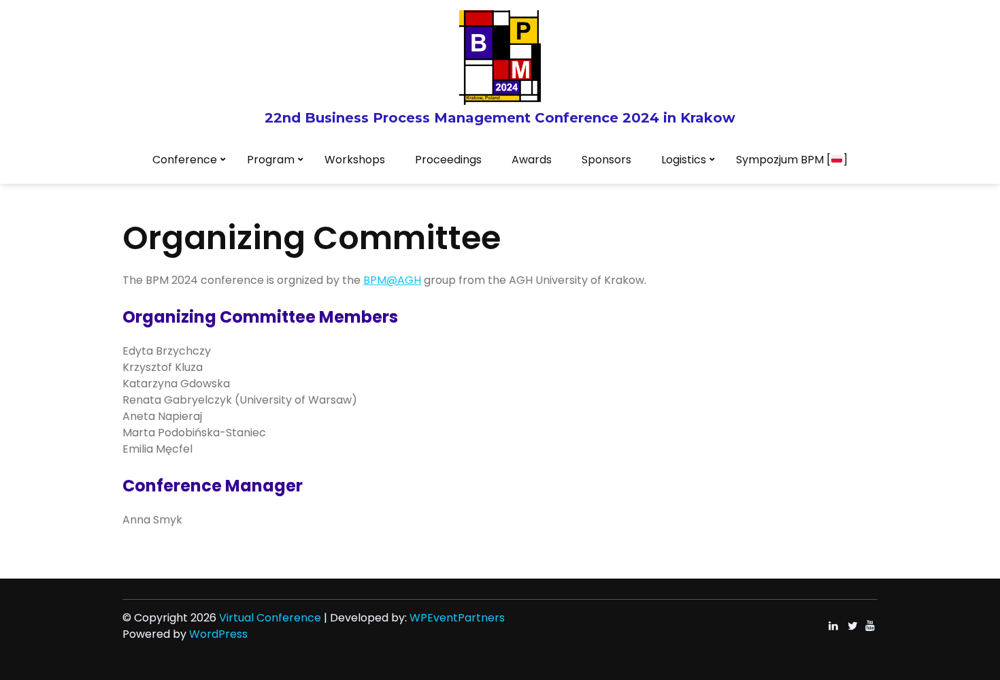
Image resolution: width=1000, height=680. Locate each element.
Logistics (683, 159)
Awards (532, 159)
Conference (184, 159)
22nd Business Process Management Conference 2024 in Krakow (500, 118)
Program (271, 159)
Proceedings (448, 159)
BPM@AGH (392, 280)
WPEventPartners (457, 618)
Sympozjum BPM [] (792, 159)
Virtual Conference (270, 618)
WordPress (218, 634)
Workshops (354, 159)
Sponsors (606, 159)
